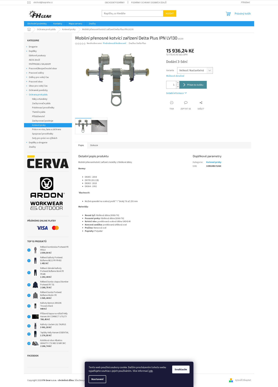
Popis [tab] (81, 145)
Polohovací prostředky (43, 107)
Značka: (137, 43)
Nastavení (97, 379)
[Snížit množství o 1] (177, 87)
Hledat (170, 13)
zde (151, 371)
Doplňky (33, 51)
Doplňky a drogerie (38, 142)
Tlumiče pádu (38, 112)
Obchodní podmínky (115, 2)
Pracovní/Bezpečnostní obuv (43, 68)
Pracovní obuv (36, 81)
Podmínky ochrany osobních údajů (149, 2)
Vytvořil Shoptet (243, 380)
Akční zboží (34, 60)
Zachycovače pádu (41, 103)
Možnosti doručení (175, 76)
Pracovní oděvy (36, 73)
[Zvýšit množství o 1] (177, 83)
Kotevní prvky (39, 125)
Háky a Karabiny (39, 99)
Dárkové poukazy (37, 55)
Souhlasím (181, 369)
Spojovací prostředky (42, 133)
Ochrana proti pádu (38, 94)
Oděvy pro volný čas (39, 77)
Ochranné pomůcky (38, 90)
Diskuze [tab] (94, 145)
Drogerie (33, 46)
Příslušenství (38, 116)
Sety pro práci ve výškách (44, 138)
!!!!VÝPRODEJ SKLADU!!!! (40, 64)
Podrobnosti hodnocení (114, 43)
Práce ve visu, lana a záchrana (46, 129)
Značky (32, 147)
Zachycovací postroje (42, 120)
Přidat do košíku (195, 84)
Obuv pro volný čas (38, 86)
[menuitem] (37, 23)
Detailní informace (175, 93)
